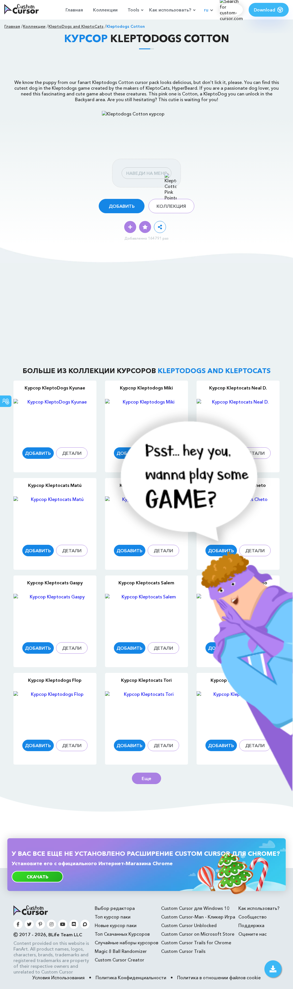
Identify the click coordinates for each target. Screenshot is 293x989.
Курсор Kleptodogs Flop (55, 680)
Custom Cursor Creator (119, 960)
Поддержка (251, 925)
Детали (72, 453)
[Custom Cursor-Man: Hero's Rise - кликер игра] (194, 789)
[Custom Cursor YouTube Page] (62, 924)
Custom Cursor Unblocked (189, 925)
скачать (37, 877)
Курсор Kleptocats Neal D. (238, 388)
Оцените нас (252, 934)
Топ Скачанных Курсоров (122, 934)
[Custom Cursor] (21, 9)
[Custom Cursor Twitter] (29, 924)
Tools (133, 10)
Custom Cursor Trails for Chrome (196, 942)
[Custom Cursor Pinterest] (40, 924)
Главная (74, 10)
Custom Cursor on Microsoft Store (197, 934)
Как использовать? (170, 10)
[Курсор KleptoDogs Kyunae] (54, 419)
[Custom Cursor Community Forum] (85, 924)
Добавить (122, 206)
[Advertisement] (146, 66)
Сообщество (252, 917)
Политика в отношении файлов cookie (219, 977)
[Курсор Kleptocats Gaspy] (54, 614)
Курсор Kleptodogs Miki (146, 388)
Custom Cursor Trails (183, 951)
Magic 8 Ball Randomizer (121, 951)
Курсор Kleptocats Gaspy (55, 582)
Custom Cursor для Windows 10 (195, 908)
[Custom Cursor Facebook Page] (18, 924)
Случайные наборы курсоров (126, 942)
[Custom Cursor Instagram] (51, 924)
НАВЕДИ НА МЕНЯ (146, 173)
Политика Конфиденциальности (131, 977)
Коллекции (105, 10)
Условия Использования (58, 977)
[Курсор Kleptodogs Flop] (54, 712)
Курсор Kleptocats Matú (55, 485)
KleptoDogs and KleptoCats (76, 26)
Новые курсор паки (115, 925)
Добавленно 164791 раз (146, 238)
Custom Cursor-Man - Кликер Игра (198, 917)
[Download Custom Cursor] (273, 969)
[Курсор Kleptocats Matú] (54, 517)
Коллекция (171, 206)
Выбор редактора (115, 908)
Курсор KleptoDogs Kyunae (55, 388)
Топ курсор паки (112, 917)
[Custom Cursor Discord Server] (73, 924)
